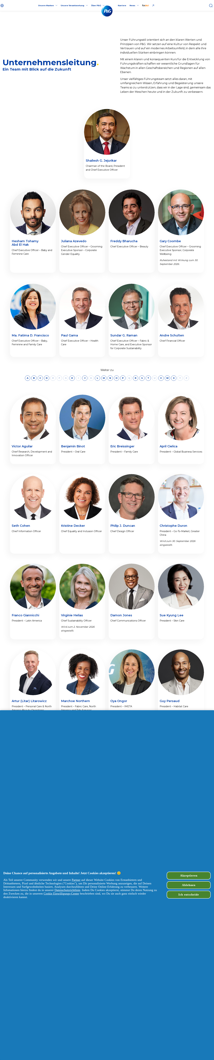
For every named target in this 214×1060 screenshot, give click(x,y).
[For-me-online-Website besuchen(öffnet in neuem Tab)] (148, 5)
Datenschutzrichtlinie (67, 890)
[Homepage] (107, 11)
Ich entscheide (188, 894)
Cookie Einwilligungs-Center (61, 893)
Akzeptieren (188, 875)
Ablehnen (188, 885)
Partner (76, 880)
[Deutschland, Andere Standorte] (2, 6)
